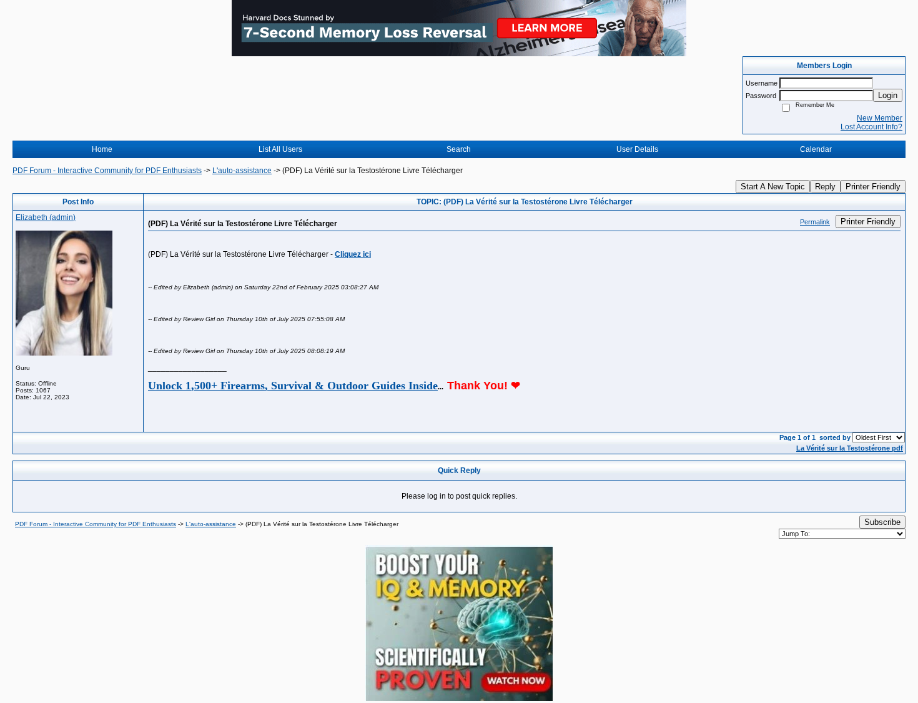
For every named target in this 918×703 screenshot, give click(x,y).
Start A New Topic (773, 186)
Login (887, 95)
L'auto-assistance (242, 170)
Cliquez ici (353, 254)
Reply (825, 186)
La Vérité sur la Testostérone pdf (849, 448)
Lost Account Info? (871, 126)
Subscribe (882, 522)
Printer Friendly (873, 186)
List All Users (280, 149)
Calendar (816, 149)
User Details (637, 149)
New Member (879, 118)
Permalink (815, 222)
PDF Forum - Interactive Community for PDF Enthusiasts (107, 170)
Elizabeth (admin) (46, 217)
